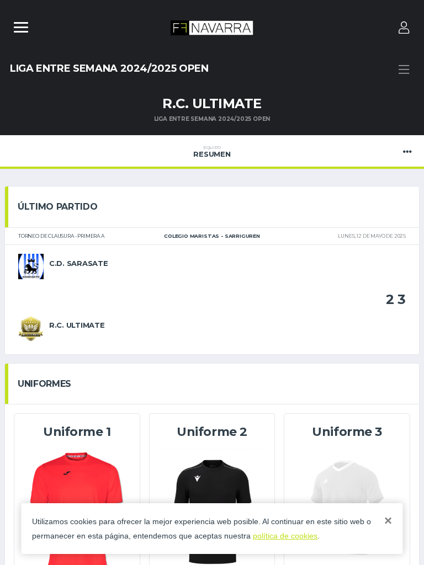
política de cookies (285, 535)
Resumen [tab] (211, 152)
